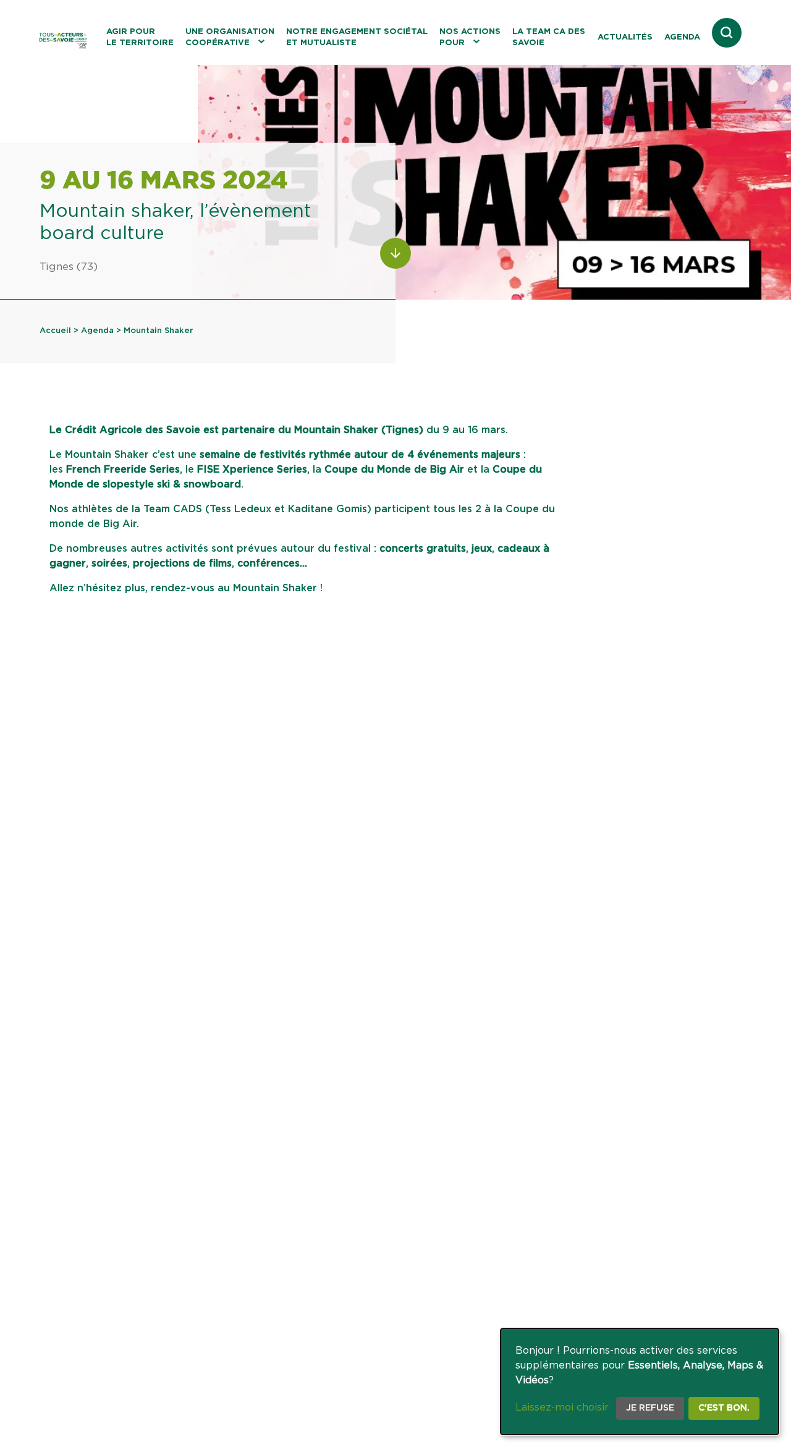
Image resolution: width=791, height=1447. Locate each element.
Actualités (625, 37)
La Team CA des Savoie (548, 37)
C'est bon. (724, 1408)
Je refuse (650, 1408)
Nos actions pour (470, 37)
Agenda (682, 37)
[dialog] (640, 1381)
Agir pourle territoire (140, 37)
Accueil (55, 331)
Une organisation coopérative (229, 37)
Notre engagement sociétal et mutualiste (357, 37)
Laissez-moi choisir (562, 1407)
